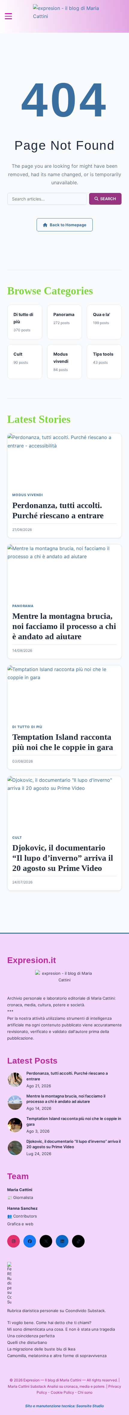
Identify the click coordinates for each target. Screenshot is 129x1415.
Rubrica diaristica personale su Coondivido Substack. (56, 1310)
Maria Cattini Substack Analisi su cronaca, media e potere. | (58, 1386)
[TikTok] (78, 1241)
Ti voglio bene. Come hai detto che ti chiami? (49, 1322)
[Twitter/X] (46, 1241)
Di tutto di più (27, 727)
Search (108, 198)
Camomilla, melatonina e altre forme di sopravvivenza (56, 1355)
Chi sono (85, 1392)
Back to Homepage (68, 224)
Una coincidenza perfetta (31, 1335)
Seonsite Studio (90, 1406)
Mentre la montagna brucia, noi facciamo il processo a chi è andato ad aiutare (64, 626)
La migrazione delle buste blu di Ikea (41, 1349)
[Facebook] (29, 1241)
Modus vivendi (27, 495)
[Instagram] (13, 1241)
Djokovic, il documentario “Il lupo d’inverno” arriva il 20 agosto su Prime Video (62, 857)
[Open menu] (8, 16)
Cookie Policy (62, 1392)
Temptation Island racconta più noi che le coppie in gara (73, 1121)
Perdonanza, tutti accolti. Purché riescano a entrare (67, 1076)
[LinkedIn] (62, 1241)
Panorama (23, 606)
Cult (17, 837)
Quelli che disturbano (27, 1342)
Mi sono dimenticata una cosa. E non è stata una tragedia (61, 1329)
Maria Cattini (103, 998)
